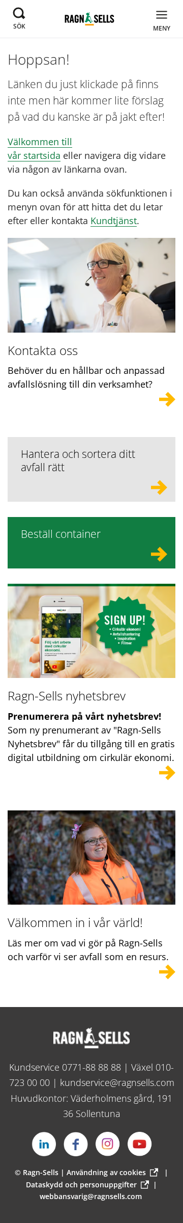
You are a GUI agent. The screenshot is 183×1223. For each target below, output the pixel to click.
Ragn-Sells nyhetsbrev (67, 695)
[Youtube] (140, 1144)
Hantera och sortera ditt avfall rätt (78, 460)
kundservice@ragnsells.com (117, 1082)
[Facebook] (76, 1144)
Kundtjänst (113, 220)
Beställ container (61, 533)
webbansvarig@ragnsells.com (91, 1196)
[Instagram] (108, 1144)
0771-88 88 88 (91, 1067)
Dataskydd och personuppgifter (81, 1184)
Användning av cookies (106, 1172)
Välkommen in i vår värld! (75, 922)
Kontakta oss (43, 350)
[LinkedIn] (44, 1144)
